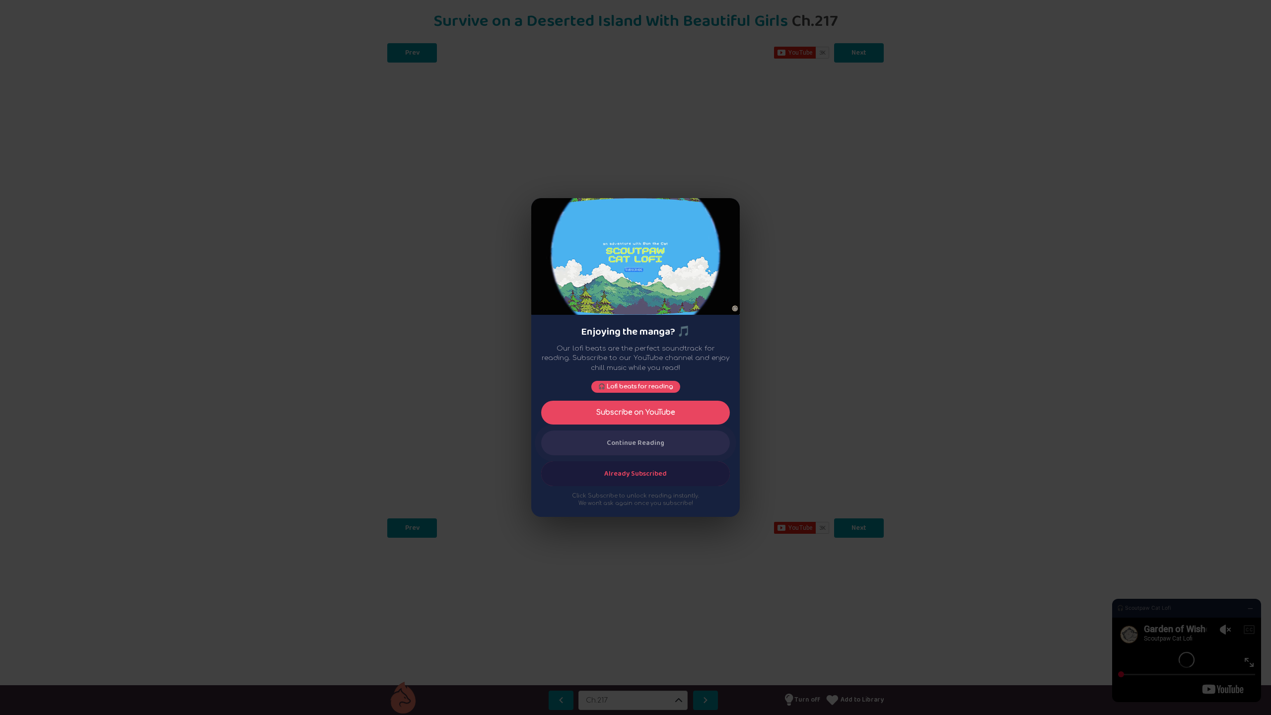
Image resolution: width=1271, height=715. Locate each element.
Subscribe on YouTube (635, 412)
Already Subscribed (635, 473)
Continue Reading (635, 442)
